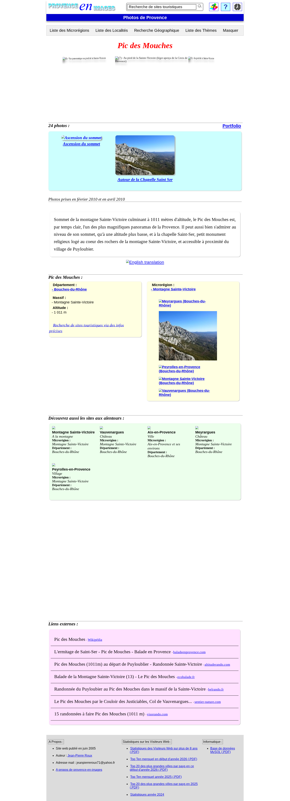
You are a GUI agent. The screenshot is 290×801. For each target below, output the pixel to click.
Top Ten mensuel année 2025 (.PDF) (156, 777)
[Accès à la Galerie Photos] (81, 137)
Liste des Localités (111, 30)
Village (57, 473)
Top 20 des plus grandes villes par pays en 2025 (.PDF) (164, 785)
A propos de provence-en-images (79, 769)
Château (106, 436)
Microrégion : (61, 440)
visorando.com (157, 714)
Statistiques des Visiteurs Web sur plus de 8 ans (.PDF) (163, 750)
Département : (61, 448)
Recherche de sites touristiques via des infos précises (86, 328)
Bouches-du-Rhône (65, 452)
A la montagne (62, 436)
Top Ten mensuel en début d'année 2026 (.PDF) (163, 759)
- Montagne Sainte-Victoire (173, 289)
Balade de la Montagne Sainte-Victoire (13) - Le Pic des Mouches (115, 676)
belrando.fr (216, 689)
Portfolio (232, 125)
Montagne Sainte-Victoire (73, 432)
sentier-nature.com (208, 702)
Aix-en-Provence (162, 432)
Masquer (230, 30)
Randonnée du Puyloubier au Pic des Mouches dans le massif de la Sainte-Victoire (130, 689)
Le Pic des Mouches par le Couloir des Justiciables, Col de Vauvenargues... (123, 701)
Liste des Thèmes (201, 30)
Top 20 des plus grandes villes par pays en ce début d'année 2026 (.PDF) (162, 768)
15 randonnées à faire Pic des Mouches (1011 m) (100, 713)
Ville (151, 436)
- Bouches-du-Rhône (69, 289)
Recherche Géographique (156, 30)
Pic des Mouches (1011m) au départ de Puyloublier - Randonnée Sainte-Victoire (128, 664)
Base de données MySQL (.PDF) (222, 750)
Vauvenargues (112, 432)
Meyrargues (205, 432)
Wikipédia (95, 640)
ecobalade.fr (186, 677)
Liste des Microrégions (69, 30)
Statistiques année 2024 (147, 794)
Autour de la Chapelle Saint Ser (145, 179)
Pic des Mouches (70, 639)
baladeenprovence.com (189, 652)
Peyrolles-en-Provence (71, 469)
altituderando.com (217, 664)
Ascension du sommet (81, 143)
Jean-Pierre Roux (79, 755)
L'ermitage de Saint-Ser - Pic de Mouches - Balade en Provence (113, 651)
